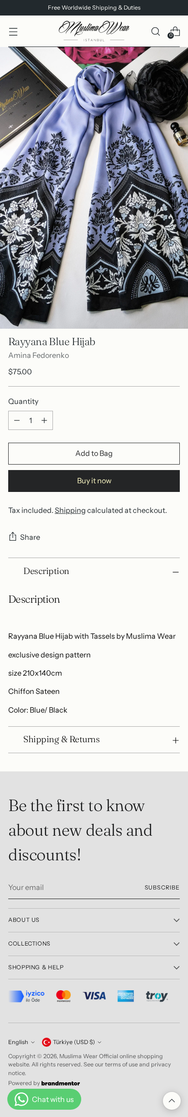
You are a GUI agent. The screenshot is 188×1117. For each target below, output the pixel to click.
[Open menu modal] (13, 31)
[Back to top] (172, 1101)
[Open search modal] (155, 31)
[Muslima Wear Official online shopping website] (94, 31)
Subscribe (162, 887)
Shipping (70, 510)
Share (30, 537)
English (18, 1042)
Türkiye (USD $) (74, 1042)
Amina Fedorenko (38, 355)
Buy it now (94, 480)
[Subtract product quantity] (17, 420)
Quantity (23, 401)
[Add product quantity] (44, 420)
